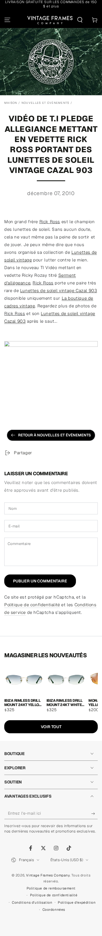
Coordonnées (53, 909)
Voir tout (51, 726)
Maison (10, 103)
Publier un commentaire (40, 581)
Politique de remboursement (51, 888)
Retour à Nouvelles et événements (54, 435)
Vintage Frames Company (47, 875)
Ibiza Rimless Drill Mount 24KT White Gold (64, 702)
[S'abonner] (94, 813)
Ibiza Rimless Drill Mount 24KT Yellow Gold (23, 702)
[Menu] (7, 20)
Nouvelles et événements (45, 103)
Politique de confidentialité (32, 604)
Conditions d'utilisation (32, 902)
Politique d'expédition (76, 902)
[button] (80, 20)
